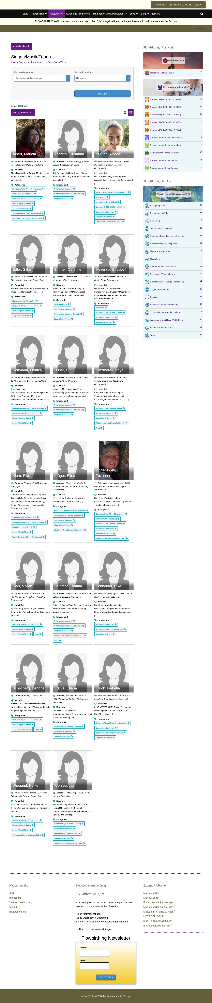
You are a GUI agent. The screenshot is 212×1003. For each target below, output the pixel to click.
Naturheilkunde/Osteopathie (176, 266)
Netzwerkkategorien (24, 72)
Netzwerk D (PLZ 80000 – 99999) (176, 129)
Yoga (176, 334)
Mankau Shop (150, 897)
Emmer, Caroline (67, 269)
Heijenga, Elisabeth (111, 269)
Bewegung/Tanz (176, 205)
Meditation (176, 258)
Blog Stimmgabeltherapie (156, 925)
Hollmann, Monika (27, 370)
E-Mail (83, 960)
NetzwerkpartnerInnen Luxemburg (176, 144)
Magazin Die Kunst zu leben (158, 911)
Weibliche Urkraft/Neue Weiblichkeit (176, 319)
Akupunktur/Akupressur (176, 327)
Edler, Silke (22, 269)
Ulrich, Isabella (108, 688)
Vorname (84, 948)
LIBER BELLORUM (153, 916)
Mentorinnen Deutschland (176, 72)
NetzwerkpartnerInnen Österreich (176, 152)
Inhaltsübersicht (17, 911)
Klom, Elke (21, 476)
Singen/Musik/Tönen (176, 289)
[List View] (125, 112)
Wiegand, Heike (25, 785)
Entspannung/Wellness (176, 212)
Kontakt (13, 907)
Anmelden (106, 977)
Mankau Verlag (151, 893)
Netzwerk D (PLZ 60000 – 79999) (176, 122)
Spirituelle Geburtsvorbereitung (176, 304)
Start (11, 893)
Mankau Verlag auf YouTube (158, 907)
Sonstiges (176, 296)
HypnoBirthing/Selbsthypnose (176, 243)
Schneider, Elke (108, 586)
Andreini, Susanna (69, 154)
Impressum (15, 897)
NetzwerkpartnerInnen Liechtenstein (176, 137)
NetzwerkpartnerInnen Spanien (176, 167)
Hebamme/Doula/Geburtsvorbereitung (176, 235)
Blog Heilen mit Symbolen (157, 921)
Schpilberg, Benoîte (28, 688)
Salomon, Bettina (68, 586)
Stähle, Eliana (65, 688)
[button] (202, 14)
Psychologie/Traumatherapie (176, 273)
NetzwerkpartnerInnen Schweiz (176, 160)
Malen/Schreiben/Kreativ (176, 251)
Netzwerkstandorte (83, 72)
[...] (21, 180)
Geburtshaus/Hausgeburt (176, 228)
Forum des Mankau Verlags (158, 902)
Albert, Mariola (24, 154)
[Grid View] (131, 112)
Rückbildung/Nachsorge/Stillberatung (176, 281)
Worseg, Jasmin (67, 785)
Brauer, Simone (108, 154)
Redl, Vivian (22, 586)
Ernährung (176, 220)
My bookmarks (23, 46)
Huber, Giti (62, 370)
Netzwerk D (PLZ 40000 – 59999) (176, 114)
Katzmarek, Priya (110, 370)
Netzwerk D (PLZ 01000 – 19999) (176, 99)
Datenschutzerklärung (20, 902)
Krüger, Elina (64, 476)
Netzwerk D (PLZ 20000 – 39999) (176, 106)
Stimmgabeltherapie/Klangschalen (176, 312)
